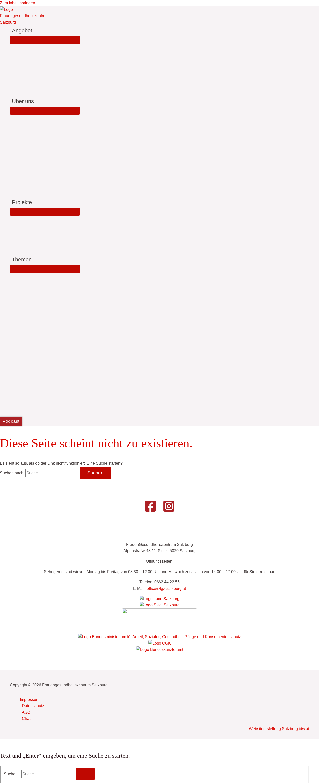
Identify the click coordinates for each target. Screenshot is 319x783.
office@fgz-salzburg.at (166, 588)
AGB (26, 712)
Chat (26, 718)
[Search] (85, 774)
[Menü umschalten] (45, 40)
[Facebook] (150, 511)
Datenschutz (33, 706)
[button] (34, 30)
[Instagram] (169, 511)
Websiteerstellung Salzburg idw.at (279, 729)
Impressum (29, 699)
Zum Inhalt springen (17, 3)
